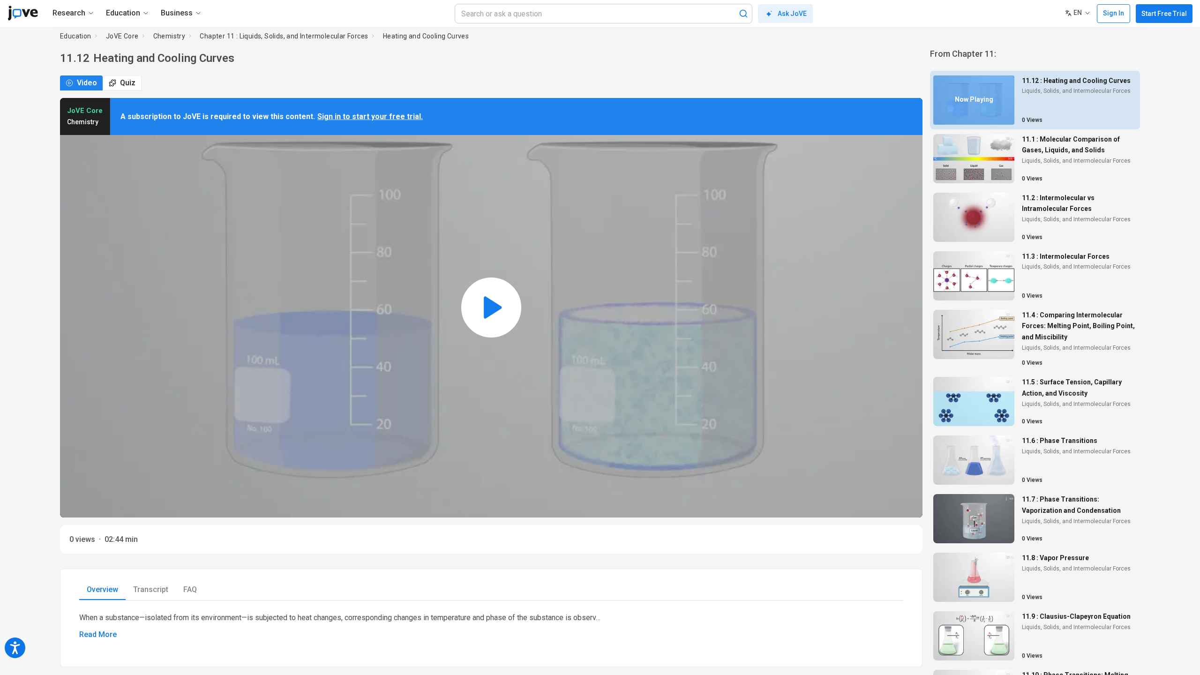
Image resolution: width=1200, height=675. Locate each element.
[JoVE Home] (23, 13)
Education (75, 36)
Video (87, 82)
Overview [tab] (102, 589)
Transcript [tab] (150, 589)
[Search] (743, 13)
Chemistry (169, 36)
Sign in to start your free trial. (370, 116)
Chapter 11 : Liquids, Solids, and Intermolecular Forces (284, 36)
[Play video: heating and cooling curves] (491, 308)
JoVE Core (122, 36)
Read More (98, 634)
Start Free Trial (1164, 13)
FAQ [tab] (190, 589)
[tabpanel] (491, 626)
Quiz (127, 82)
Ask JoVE (792, 13)
